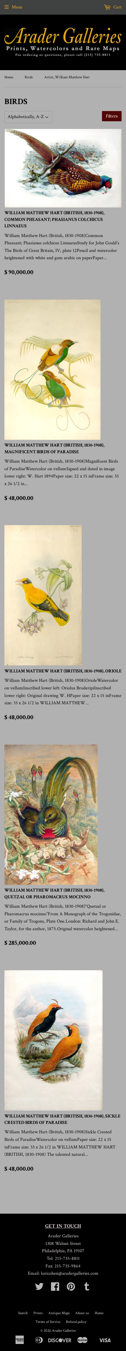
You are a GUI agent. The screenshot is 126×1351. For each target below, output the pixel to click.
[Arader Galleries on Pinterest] (71, 1289)
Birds (29, 77)
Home (8, 77)
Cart (117, 7)
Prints (38, 1313)
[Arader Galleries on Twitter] (39, 1289)
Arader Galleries (64, 1330)
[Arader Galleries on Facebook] (55, 1289)
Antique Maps (59, 1313)
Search (23, 1313)
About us (82, 1313)
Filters (112, 116)
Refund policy (76, 1321)
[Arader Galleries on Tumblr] (86, 1289)
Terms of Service (47, 1321)
